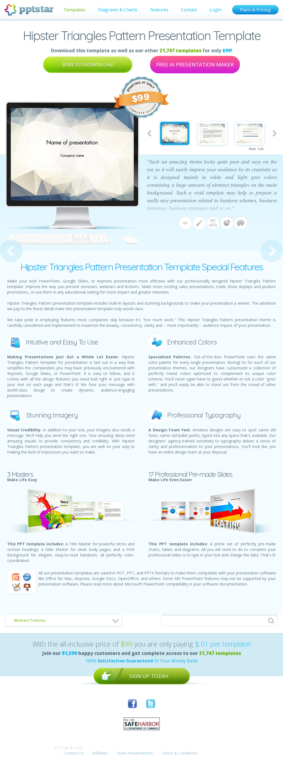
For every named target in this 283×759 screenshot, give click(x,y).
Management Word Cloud (11, 251)
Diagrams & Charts (117, 10)
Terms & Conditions (180, 753)
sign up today (149, 676)
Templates (74, 10)
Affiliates (100, 753)
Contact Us (73, 753)
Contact (189, 10)
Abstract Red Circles (272, 251)
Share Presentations (135, 753)
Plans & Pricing (255, 10)
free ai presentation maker (195, 64)
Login (216, 10)
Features (159, 10)
